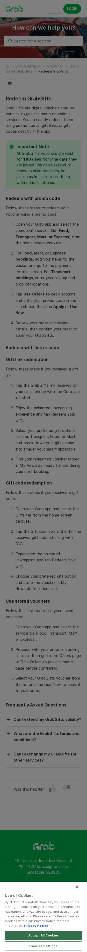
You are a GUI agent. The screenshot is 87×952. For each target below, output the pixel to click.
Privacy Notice (36, 925)
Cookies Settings (43, 946)
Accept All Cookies (43, 935)
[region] (43, 917)
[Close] (77, 887)
